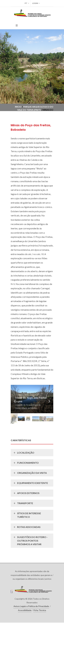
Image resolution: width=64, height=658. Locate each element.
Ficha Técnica (39, 610)
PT (26, 3)
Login (35, 3)
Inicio (18, 106)
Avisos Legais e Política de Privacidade (31, 606)
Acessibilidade (24, 610)
